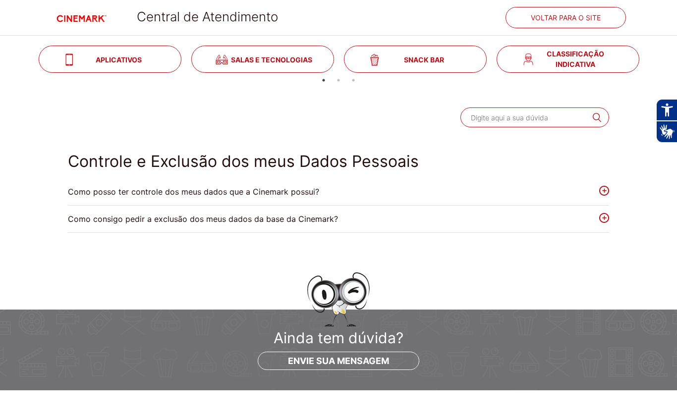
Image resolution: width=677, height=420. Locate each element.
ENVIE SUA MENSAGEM (338, 361)
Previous (26, 59)
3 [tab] (353, 80)
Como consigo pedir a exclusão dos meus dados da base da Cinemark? (203, 219)
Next (651, 59)
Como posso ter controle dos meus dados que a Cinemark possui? (193, 192)
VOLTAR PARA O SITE (566, 17)
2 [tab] (338, 80)
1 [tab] (324, 80)
